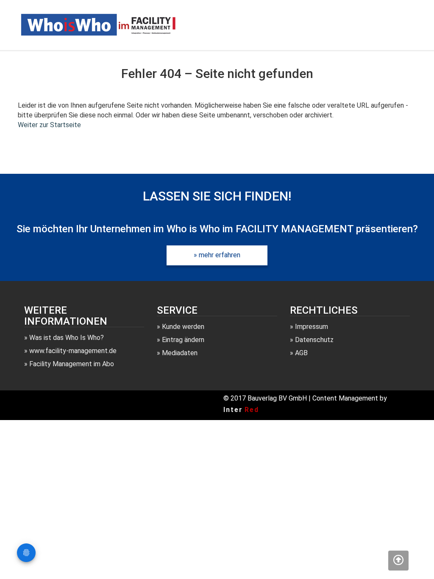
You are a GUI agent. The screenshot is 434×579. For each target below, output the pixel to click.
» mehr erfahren (217, 255)
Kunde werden (183, 327)
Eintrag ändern (183, 340)
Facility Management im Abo (71, 364)
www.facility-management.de (73, 351)
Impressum (311, 327)
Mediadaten (180, 353)
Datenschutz (314, 340)
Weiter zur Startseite (49, 125)
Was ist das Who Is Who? (66, 338)
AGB (301, 353)
